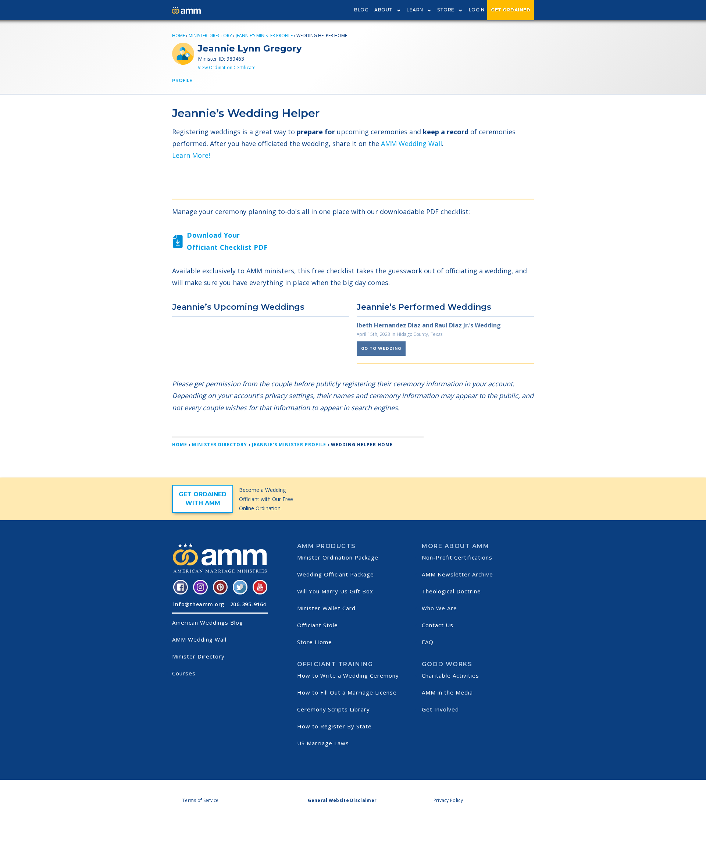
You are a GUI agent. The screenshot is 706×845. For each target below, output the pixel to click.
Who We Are (439, 608)
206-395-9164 (248, 604)
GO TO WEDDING (381, 348)
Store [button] (445, 10)
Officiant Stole (317, 625)
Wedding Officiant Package (335, 574)
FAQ (428, 642)
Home (178, 35)
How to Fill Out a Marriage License (347, 692)
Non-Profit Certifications (457, 557)
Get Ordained (510, 10)
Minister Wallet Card (326, 608)
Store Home (314, 642)
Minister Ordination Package (337, 557)
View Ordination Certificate (227, 67)
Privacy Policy (448, 800)
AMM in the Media (447, 692)
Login (477, 10)
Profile (182, 80)
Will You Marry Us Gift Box (335, 591)
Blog (361, 10)
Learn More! (191, 155)
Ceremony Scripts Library (333, 709)
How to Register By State (334, 726)
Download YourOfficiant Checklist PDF (227, 241)
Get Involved (440, 709)
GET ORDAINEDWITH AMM (203, 499)
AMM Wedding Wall (411, 143)
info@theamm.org (198, 604)
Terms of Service (200, 800)
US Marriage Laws (323, 743)
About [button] (383, 10)
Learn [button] (415, 10)
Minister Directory (210, 35)
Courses (184, 673)
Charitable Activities (450, 675)
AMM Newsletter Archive (457, 574)
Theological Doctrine (451, 591)
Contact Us (437, 625)
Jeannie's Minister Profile (264, 35)
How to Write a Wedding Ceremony (348, 675)
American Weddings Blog (207, 622)
